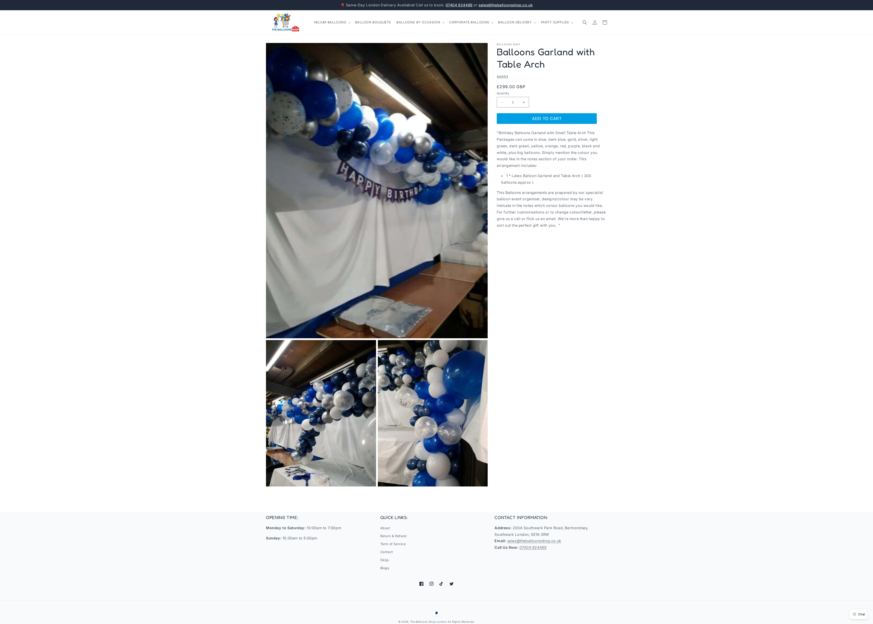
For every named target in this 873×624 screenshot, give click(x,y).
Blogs (384, 568)
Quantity (503, 93)
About (385, 528)
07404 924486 (459, 5)
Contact (386, 552)
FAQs (384, 560)
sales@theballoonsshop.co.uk (506, 5)
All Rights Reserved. (461, 621)
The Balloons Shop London (428, 621)
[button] (331, 22)
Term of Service (393, 544)
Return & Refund (393, 536)
